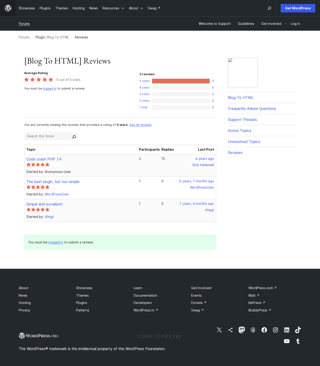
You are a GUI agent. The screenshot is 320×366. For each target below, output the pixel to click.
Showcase (84, 288)
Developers (143, 303)
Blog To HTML (58, 37)
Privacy (24, 310)
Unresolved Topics (244, 141)
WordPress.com (263, 288)
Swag (197, 310)
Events (196, 295)
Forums (24, 24)
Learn (138, 288)
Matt (254, 295)
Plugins (81, 303)
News (23, 295)
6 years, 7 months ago (196, 181)
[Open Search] (269, 8)
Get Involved (201, 288)
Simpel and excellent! (44, 204)
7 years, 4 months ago (196, 203)
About (23, 288)
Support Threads (242, 119)
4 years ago (204, 159)
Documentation (145, 295)
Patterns (82, 310)
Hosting (25, 303)
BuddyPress (260, 310)
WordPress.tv (146, 310)
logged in (49, 88)
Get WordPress (298, 8)
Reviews (235, 152)
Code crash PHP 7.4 (44, 159)
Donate (199, 303)
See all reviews (141, 125)
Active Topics (239, 130)
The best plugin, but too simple (52, 181)
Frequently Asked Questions (252, 108)
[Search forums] (74, 136)
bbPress (257, 303)
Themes (82, 295)
